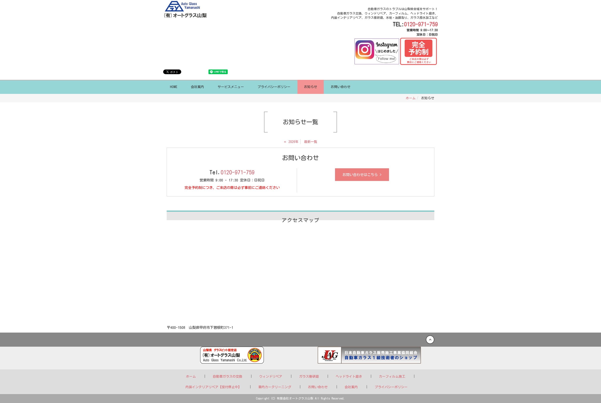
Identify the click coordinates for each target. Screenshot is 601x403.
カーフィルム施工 (392, 376)
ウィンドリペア (270, 376)
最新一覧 (310, 141)
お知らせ (310, 86)
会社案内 (197, 86)
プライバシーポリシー (274, 86)
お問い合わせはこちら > (362, 175)
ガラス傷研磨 (309, 376)
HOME (173, 86)
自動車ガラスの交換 (227, 376)
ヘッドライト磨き (349, 376)
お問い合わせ (341, 86)
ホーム (411, 98)
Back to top (300, 340)
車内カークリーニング (274, 387)
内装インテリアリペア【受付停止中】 (213, 387)
